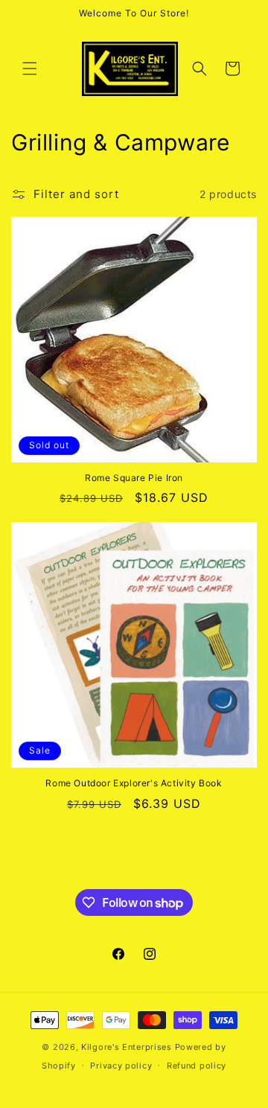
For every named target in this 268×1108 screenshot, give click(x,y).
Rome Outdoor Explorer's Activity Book (133, 783)
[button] (29, 68)
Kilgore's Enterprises (126, 1047)
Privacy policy (121, 1065)
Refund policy (196, 1065)
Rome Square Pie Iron (134, 477)
